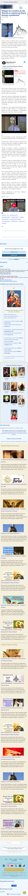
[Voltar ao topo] (24, 892)
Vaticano (4, 223)
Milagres (22, 217)
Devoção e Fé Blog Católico (11, 2)
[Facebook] (4, 865)
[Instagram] (8, 865)
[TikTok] (24, 865)
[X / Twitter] (16, 865)
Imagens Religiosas (6, 217)
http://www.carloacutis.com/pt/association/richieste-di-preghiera (14, 441)
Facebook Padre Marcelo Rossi (9, 281)
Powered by (11, 259)
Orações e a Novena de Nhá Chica (10, 533)
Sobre (10, 859)
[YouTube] (12, 865)
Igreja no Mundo (13, 215)
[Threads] (20, 865)
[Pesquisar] (26, 2)
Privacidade (14, 860)
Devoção (4, 215)
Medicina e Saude (14, 217)
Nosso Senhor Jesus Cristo (15, 219)
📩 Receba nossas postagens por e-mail (14, 869)
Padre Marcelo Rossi (6, 280)
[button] (2, 20)
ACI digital (6, 196)
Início (6, 859)
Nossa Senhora (5, 219)
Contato (21, 859)
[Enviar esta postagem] (2, 213)
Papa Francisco (14, 221)
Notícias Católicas (6, 221)
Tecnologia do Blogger (15, 894)
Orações (15, 859)
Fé (7, 215)
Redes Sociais (21, 221)
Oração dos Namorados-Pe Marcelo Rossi (12, 828)
